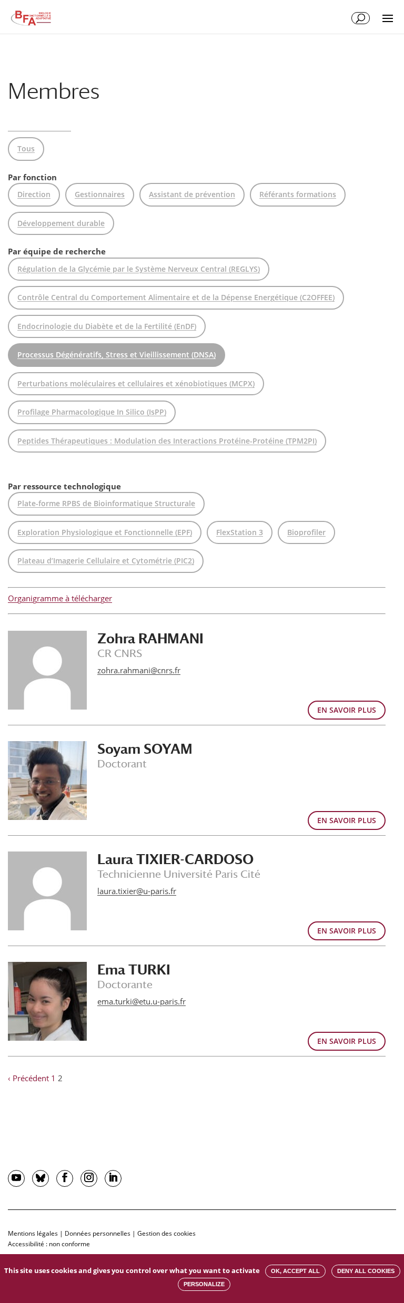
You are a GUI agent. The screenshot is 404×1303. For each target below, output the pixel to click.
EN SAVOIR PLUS (346, 710)
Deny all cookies (366, 1271)
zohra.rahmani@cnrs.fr (138, 670)
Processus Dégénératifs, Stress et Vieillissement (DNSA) (116, 355)
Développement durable (61, 223)
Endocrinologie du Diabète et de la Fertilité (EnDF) (106, 326)
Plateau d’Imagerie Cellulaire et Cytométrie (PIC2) (105, 561)
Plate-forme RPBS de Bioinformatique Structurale (106, 503)
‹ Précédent (28, 1078)
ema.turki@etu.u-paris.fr (141, 1001)
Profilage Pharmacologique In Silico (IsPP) (91, 412)
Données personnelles (97, 1233)
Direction (33, 194)
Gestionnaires (100, 194)
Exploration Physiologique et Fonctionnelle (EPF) (104, 532)
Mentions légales (33, 1233)
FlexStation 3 (239, 532)
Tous (26, 148)
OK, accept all (295, 1271)
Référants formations (297, 194)
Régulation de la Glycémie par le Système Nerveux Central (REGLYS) (138, 269)
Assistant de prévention (192, 194)
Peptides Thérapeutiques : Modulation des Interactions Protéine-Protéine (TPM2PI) (167, 441)
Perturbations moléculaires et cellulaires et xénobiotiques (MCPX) (136, 383)
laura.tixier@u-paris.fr (136, 891)
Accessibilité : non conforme (49, 1243)
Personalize (204, 1284)
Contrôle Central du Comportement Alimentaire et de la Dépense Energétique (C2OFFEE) (176, 297)
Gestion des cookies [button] (166, 1233)
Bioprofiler (306, 532)
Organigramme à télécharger (60, 598)
